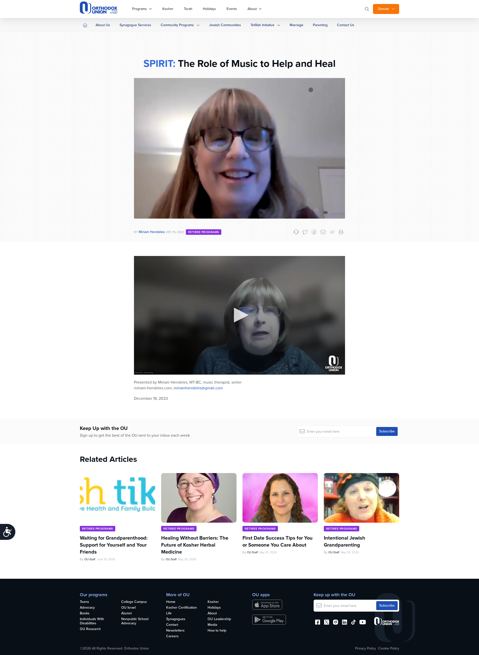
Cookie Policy (388, 648)
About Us (103, 25)
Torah (188, 8)
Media (212, 625)
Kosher (167, 8)
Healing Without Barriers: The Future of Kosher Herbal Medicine (194, 544)
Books (85, 613)
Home (170, 602)
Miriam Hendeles (152, 232)
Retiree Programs (203, 232)
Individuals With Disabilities (92, 621)
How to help (217, 630)
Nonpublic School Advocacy (134, 621)
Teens (84, 602)
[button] (239, 315)
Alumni (126, 613)
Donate (383, 8)
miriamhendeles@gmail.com (198, 388)
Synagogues (175, 619)
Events (232, 8)
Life (169, 613)
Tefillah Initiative (262, 25)
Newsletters (175, 630)
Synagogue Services (135, 25)
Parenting (320, 25)
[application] (239, 315)
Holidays (209, 8)
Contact (172, 625)
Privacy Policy (365, 648)
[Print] (341, 232)
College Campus (134, 602)
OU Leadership (219, 619)
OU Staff (89, 559)
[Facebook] (314, 232)
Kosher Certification (181, 607)
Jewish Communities (225, 25)
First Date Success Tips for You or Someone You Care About (277, 541)
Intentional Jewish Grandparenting (344, 541)
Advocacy (87, 607)
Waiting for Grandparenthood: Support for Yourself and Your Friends (113, 544)
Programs (139, 8)
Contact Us (345, 25)
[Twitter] (305, 232)
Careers (172, 636)
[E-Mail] (323, 232)
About (252, 8)
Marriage (296, 25)
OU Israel (128, 607)
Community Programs (177, 25)
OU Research (90, 629)
